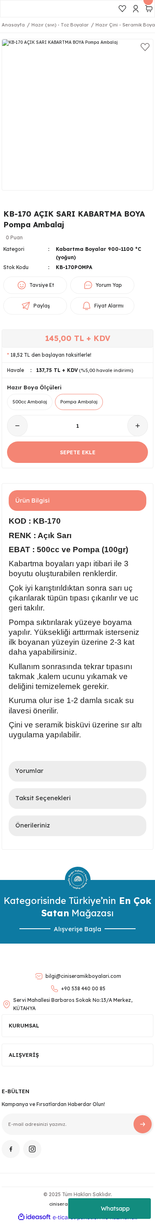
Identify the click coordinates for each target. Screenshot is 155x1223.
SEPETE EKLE (77, 452)
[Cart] (149, 9)
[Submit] (143, 1124)
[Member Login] (135, 9)
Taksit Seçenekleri (43, 798)
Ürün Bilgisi (32, 500)
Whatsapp (115, 1208)
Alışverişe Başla (77, 929)
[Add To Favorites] (145, 47)
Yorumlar (29, 771)
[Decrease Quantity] (17, 425)
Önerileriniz (32, 825)
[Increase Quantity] (137, 425)
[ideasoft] (34, 1217)
